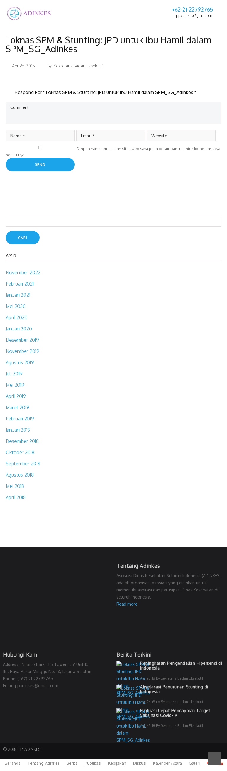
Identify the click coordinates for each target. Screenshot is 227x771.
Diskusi (139, 763)
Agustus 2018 (20, 475)
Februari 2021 (20, 284)
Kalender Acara (167, 763)
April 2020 (16, 317)
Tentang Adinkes (43, 763)
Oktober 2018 (20, 452)
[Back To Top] (214, 758)
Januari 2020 (19, 329)
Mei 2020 (16, 306)
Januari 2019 (18, 430)
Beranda (13, 763)
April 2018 (16, 497)
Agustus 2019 (20, 362)
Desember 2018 (22, 441)
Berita (72, 763)
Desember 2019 (22, 340)
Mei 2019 (15, 385)
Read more (126, 604)
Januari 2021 (18, 295)
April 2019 (16, 396)
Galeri (194, 763)
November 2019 (22, 351)
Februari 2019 (20, 419)
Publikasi (93, 763)
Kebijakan (117, 763)
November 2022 (23, 272)
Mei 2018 (15, 486)
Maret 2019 (17, 407)
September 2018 (23, 464)
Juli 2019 (14, 374)
